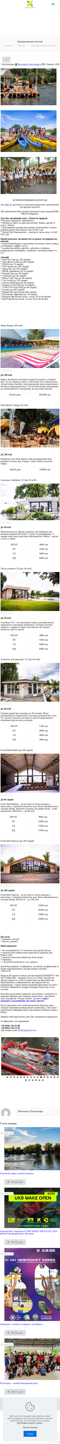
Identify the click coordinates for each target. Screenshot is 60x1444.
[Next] (9, 370)
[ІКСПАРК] (30, 4)
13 (47, 1077)
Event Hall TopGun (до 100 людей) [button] (17, 841)
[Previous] (3, 370)
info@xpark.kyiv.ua (27, 1030)
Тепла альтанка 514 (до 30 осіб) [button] (16, 568)
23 (43, 1080)
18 (26, 1080)
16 (58, 1077)
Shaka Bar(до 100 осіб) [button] (12, 325)
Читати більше (30, 1427)
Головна (8, 45)
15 (54, 1077)
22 (39, 1080)
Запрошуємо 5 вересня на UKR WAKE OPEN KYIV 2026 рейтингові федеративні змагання (28, 1232)
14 (51, 1077)
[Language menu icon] (54, 4)
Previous (5, 1058)
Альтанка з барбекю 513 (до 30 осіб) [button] (18, 480)
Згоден (30, 1434)
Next (55, 1058)
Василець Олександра (29, 64)
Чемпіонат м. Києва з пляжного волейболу (21, 1324)
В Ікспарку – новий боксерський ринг (19, 1383)
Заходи (21, 45)
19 (29, 1080)
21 (36, 1080)
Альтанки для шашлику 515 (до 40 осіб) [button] (20, 659)
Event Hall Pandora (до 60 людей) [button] (17, 750)
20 (32, 1080)
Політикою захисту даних (30, 1423)
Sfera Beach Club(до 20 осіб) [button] (14, 405)
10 (37, 1077)
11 (41, 1077)
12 (44, 1077)
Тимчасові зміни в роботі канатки (17, 1173)
